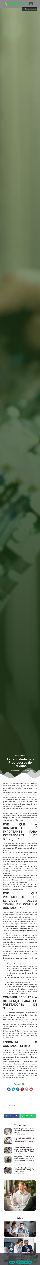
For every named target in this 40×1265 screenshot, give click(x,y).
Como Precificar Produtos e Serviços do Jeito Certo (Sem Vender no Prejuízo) (24, 1169)
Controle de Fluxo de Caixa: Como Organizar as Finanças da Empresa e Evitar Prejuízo (24, 1149)
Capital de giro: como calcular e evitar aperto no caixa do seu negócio (25, 1130)
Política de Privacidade (24, 1262)
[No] (37, 1259)
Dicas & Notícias (20, 755)
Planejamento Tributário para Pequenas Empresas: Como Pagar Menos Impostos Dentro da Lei (24, 1159)
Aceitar (12, 1262)
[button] (31, 3)
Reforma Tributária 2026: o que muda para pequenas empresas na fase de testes (24, 1140)
